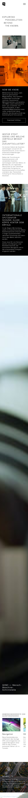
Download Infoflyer (14, 120)
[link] (14, 479)
